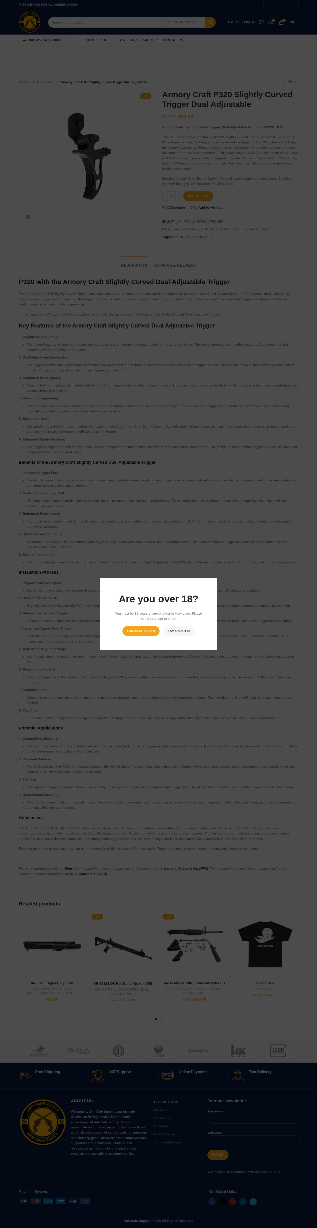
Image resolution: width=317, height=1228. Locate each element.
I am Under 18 (179, 630)
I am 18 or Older (141, 630)
